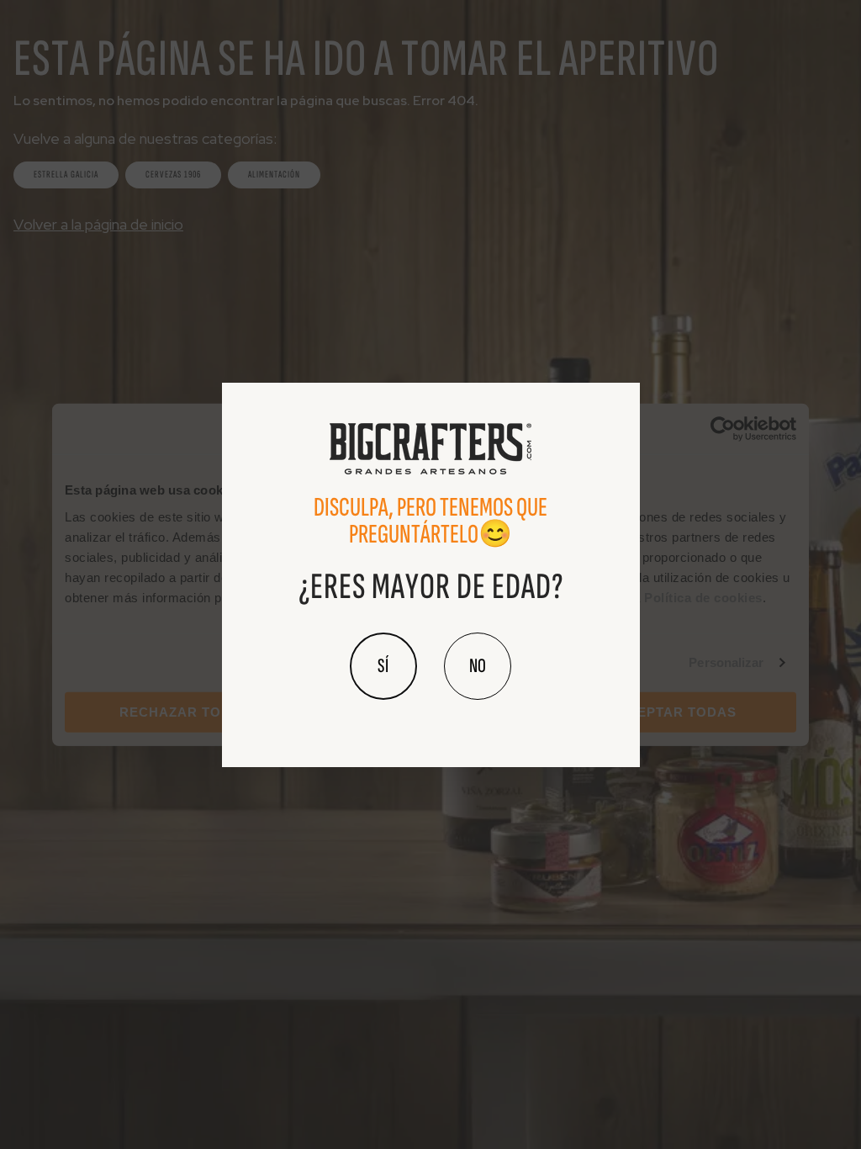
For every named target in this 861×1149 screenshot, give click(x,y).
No (477, 666)
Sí (383, 666)
